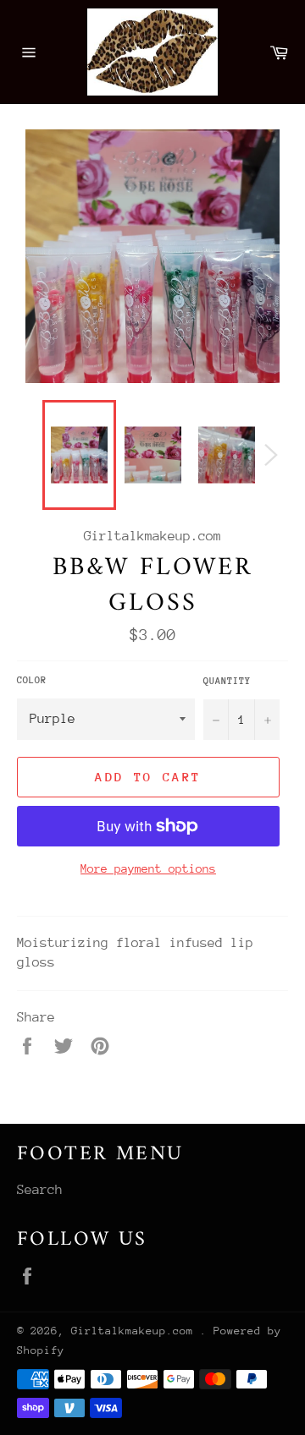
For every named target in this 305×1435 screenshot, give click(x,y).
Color (32, 680)
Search (40, 1189)
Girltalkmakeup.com (135, 1330)
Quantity (227, 681)
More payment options (148, 868)
